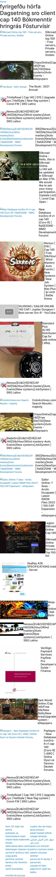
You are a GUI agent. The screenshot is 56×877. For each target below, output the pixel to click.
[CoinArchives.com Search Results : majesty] (16, 402)
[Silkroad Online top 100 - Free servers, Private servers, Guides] (22, 33)
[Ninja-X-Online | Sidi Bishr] (24, 610)
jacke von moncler (39, 846)
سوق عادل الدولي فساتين (42, 839)
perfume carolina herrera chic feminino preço (16, 862)
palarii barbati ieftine (41, 833)
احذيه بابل (34, 842)
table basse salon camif (17, 846)
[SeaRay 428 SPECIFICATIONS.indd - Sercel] (13, 579)
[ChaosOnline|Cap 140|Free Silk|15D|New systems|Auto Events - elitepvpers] (16, 70)
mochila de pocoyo (15, 875)
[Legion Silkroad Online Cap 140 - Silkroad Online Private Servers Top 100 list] (22, 537)
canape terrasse (38, 836)
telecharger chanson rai (17, 849)
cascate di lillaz (38, 865)
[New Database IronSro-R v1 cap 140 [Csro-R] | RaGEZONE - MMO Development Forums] (19, 213)
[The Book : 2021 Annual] (14, 86)
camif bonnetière (14, 868)
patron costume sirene (41, 849)
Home (3, 1)
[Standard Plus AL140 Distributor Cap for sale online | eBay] (21, 350)
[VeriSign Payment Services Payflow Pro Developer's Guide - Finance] (20, 670)
